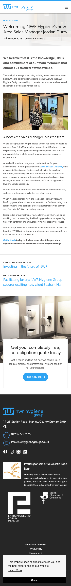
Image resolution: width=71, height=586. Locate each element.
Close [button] (34, 580)
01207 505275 (21, 434)
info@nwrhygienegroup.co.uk (30, 442)
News (15, 20)
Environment (35, 553)
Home (6, 20)
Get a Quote (34, 377)
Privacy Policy (35, 549)
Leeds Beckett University (51, 167)
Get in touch (9, 240)
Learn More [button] (15, 570)
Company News (34, 38)
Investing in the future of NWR (25, 267)
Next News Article (15, 275)
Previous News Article (17, 262)
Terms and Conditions (35, 544)
